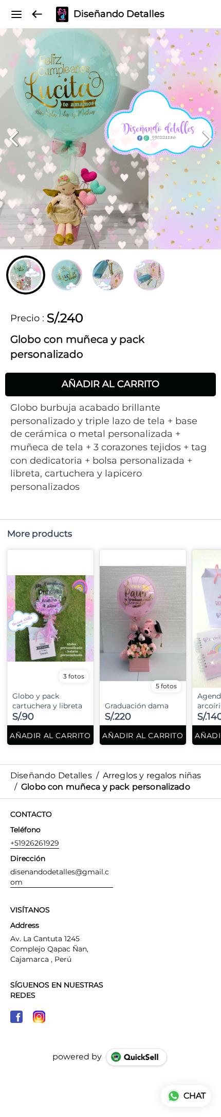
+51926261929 (34, 843)
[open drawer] (16, 14)
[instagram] (39, 1017)
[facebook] (16, 1017)
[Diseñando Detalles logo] (62, 14)
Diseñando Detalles (118, 14)
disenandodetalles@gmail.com (59, 877)
